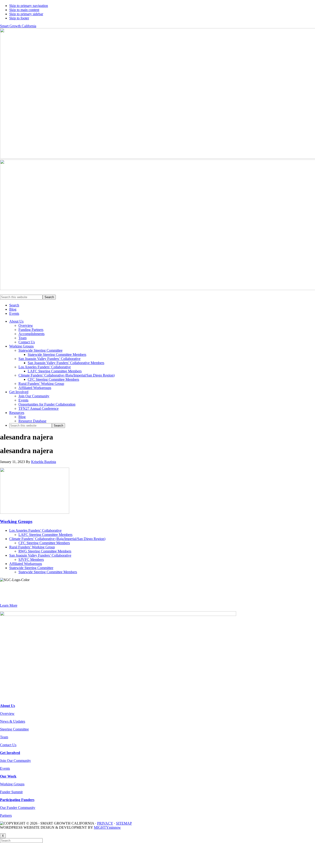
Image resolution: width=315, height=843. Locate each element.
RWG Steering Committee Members (44, 551)
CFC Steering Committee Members (44, 543)
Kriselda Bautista (43, 462)
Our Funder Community (17, 808)
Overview (7, 713)
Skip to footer (19, 18)
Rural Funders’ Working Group (32, 547)
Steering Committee (14, 729)
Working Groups (16, 521)
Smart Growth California (18, 26)
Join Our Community (15, 761)
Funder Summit (11, 792)
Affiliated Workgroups (25, 564)
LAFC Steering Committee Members (45, 535)
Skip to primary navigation (28, 6)
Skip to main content (24, 10)
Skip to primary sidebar (26, 14)
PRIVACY (105, 823)
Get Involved (10, 753)
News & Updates (12, 721)
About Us (7, 706)
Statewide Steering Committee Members (47, 572)
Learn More (8, 605)
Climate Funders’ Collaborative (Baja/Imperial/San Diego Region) (57, 539)
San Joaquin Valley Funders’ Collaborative (40, 555)
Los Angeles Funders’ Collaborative (35, 530)
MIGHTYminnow (107, 827)
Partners (6, 815)
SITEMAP (124, 823)
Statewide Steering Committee (31, 568)
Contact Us (8, 745)
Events (5, 768)
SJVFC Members (31, 559)
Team (4, 737)
